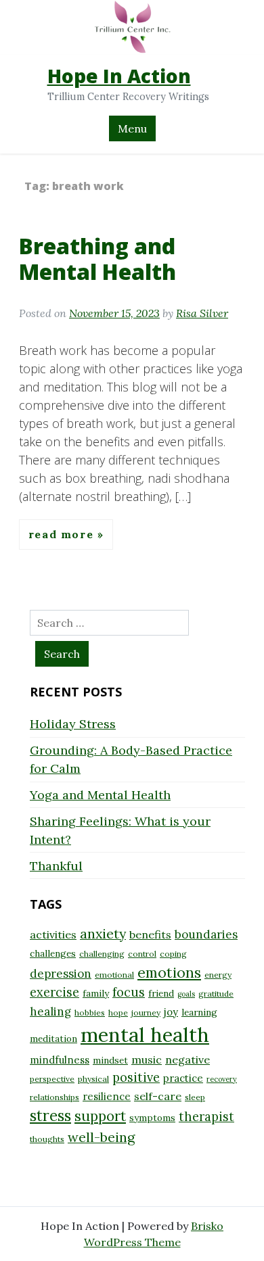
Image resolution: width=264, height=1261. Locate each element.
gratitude (216, 994)
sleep (195, 1097)
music (146, 1059)
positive (136, 1077)
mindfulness (59, 1059)
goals (186, 994)
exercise (54, 992)
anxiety (103, 933)
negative (187, 1059)
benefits (150, 934)
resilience (107, 1096)
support (100, 1116)
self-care (157, 1096)
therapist (206, 1116)
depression (60, 973)
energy (218, 975)
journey (145, 1012)
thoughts (47, 1139)
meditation (53, 1038)
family (96, 993)
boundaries (206, 934)
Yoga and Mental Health (100, 795)
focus (128, 992)
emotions (169, 972)
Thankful (56, 866)
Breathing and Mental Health (97, 258)
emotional (114, 975)
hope (118, 1012)
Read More (62, 534)
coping (173, 954)
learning (199, 1012)
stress (50, 1115)
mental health (145, 1034)
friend (161, 993)
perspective (52, 1079)
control (142, 954)
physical (93, 1079)
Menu (132, 128)
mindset (110, 1060)
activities (53, 934)
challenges (53, 953)
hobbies (89, 1012)
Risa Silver (202, 313)
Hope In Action (119, 76)
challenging (102, 954)
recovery (221, 1079)
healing (50, 1011)
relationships (54, 1097)
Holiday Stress (73, 724)
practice (183, 1078)
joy (171, 1011)
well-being (101, 1136)
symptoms (152, 1118)
